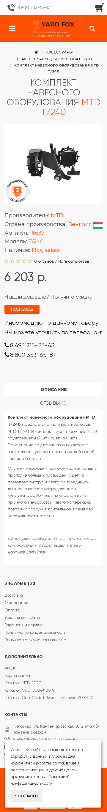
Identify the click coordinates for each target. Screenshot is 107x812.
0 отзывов (44, 261)
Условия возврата (22, 617)
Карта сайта (17, 675)
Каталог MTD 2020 (23, 682)
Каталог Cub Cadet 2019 (29, 690)
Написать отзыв (73, 261)
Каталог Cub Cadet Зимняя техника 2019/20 (49, 697)
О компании (16, 602)
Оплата (12, 610)
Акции (10, 668)
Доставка (13, 595)
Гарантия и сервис (23, 624)
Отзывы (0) (53, 403)
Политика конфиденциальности (35, 632)
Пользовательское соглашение (35, 639)
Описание (54, 389)
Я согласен (26, 796)
